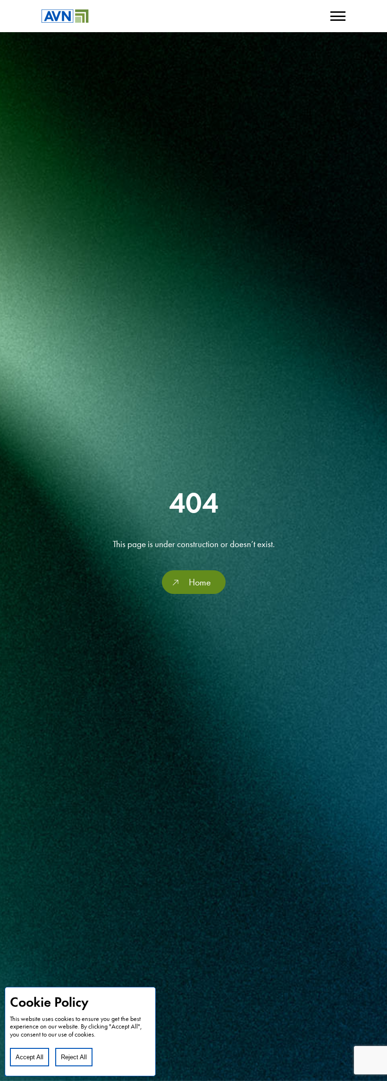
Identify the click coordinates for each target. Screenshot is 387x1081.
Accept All (29, 1057)
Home (200, 582)
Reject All (74, 1057)
